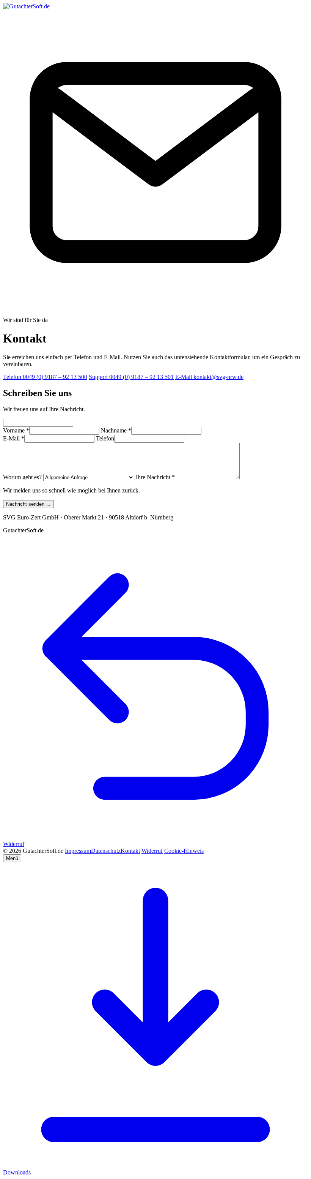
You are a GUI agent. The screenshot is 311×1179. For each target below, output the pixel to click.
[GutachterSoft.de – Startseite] (26, 6)
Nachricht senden (28, 504)
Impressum (78, 851)
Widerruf (152, 851)
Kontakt (130, 851)
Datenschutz (106, 851)
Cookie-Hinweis (184, 851)
